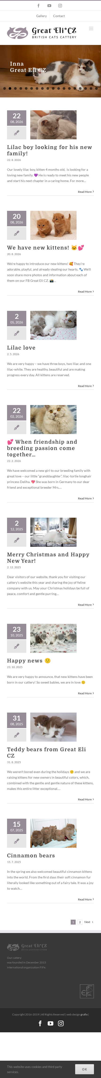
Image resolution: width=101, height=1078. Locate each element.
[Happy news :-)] (53, 638)
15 (80, 88)
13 (69, 88)
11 (58, 88)
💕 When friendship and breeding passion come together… (42, 448)
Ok (84, 1069)
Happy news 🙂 (29, 661)
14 (75, 88)
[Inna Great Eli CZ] (50, 71)
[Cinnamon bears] (53, 833)
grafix (84, 1014)
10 (53, 88)
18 (96, 88)
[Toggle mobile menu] (91, 28)
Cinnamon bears (31, 856)
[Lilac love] (53, 325)
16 (85, 88)
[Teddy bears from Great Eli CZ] (53, 727)
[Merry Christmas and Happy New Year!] (53, 532)
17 (91, 88)
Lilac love (21, 348)
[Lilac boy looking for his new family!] (53, 124)
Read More (85, 191)
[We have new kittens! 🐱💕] (53, 225)
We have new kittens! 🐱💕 (46, 248)
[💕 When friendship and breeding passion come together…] (53, 419)
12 (64, 88)
